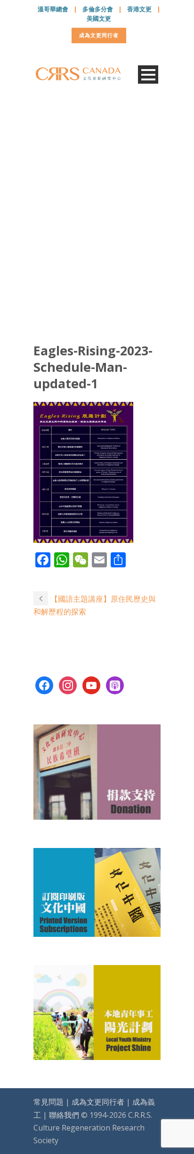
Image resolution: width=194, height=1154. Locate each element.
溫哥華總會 (53, 9)
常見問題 (48, 1102)
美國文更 (99, 18)
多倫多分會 (97, 9)
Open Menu (148, 74)
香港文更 (139, 9)
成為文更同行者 (99, 35)
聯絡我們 (64, 1115)
